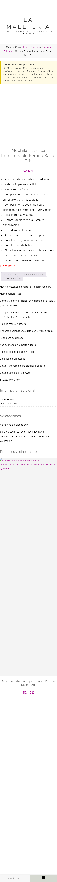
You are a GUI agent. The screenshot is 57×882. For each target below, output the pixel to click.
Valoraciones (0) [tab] (12, 279)
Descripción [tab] (10, 274)
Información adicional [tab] (32, 274)
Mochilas (35, 47)
